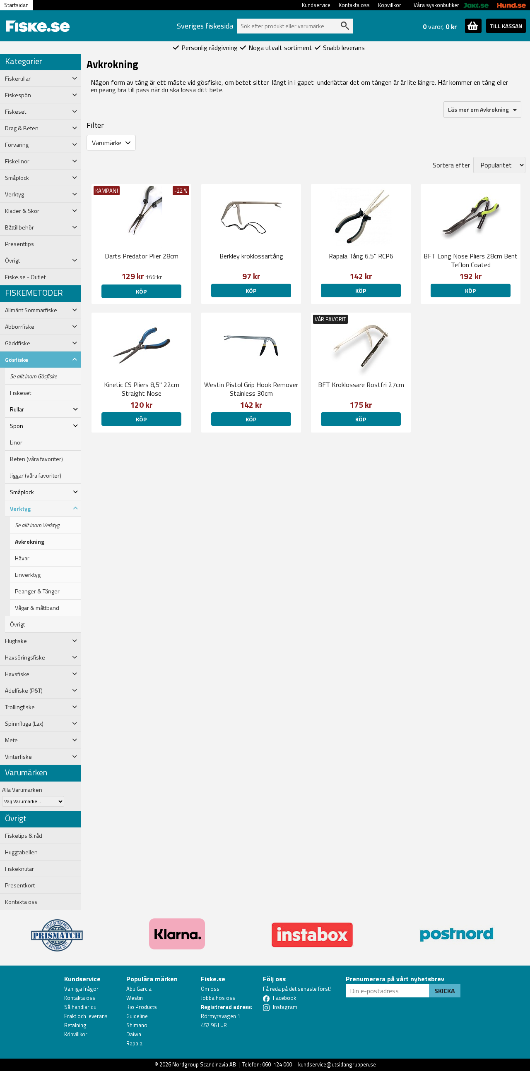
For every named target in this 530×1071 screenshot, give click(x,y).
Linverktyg (28, 575)
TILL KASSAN (506, 26)
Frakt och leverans (86, 1016)
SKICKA (444, 991)
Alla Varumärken (22, 789)
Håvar (22, 558)
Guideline (137, 1016)
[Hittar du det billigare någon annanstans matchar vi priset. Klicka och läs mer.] (57, 930)
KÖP (470, 290)
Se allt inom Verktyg (37, 525)
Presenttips (19, 244)
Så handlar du (80, 1007)
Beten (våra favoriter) (36, 459)
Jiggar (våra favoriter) (35, 475)
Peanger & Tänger (37, 591)
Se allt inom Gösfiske (33, 376)
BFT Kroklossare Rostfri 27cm (361, 385)
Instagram (285, 1007)
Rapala (134, 1043)
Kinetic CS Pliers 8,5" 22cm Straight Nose (141, 389)
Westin (134, 998)
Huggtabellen (21, 852)
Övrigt (17, 624)
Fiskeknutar (19, 869)
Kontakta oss (354, 5)
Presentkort (20, 885)
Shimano (136, 1025)
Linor (16, 442)
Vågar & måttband (37, 608)
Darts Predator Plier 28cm (141, 256)
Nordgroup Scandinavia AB (204, 1064)
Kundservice (316, 5)
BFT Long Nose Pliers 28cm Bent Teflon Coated (471, 260)
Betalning (75, 1025)
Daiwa (133, 1034)
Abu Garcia (139, 989)
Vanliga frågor (81, 989)
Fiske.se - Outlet (25, 277)
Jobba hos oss (218, 998)
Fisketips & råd (23, 836)
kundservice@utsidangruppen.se (337, 1064)
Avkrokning (29, 541)
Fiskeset (20, 393)
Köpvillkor (389, 5)
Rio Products (141, 1007)
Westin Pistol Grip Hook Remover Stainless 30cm (251, 389)
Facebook (284, 998)
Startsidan (16, 5)
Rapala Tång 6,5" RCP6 (361, 256)
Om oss (210, 989)
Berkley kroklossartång (251, 256)
